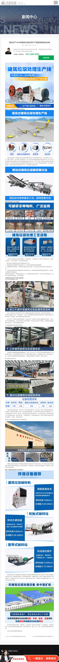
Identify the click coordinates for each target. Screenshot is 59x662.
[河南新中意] (14, 3)
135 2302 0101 (11, 651)
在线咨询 (46, 58)
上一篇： (22, 636)
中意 (4, 31)
